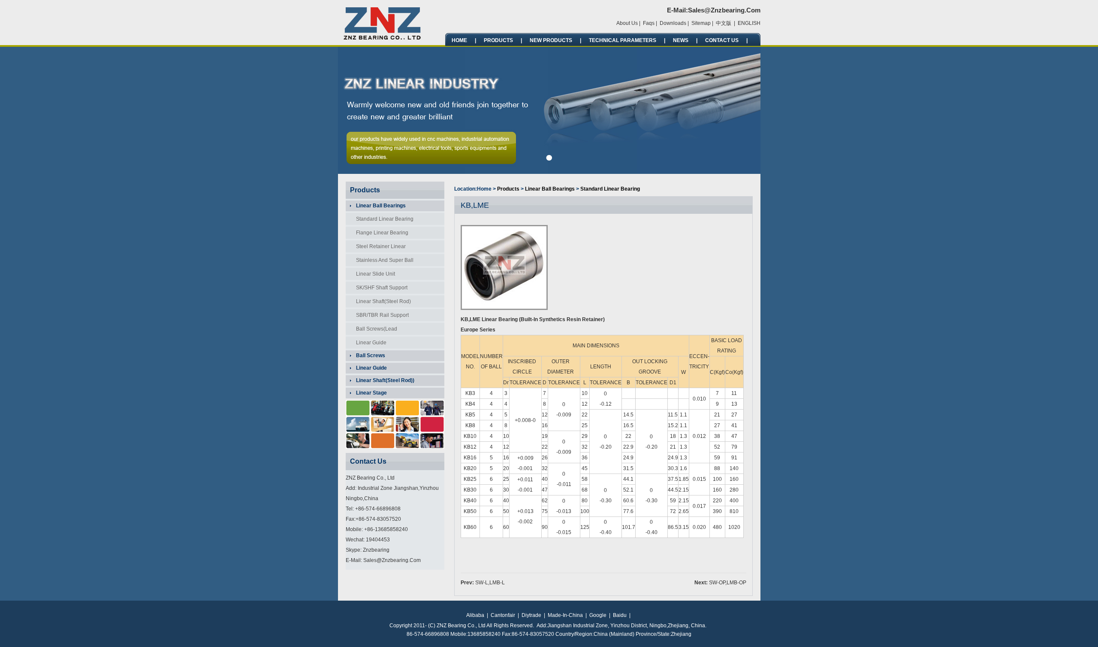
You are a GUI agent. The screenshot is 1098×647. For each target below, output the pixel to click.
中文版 (723, 23)
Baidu (620, 615)
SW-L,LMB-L (490, 583)
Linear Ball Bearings (550, 189)
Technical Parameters (622, 40)
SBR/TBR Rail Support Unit (380, 316)
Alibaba (475, 615)
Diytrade (531, 615)
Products (498, 40)
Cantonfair (503, 615)
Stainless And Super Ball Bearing (382, 261)
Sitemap (701, 23)
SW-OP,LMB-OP (727, 583)
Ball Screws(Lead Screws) (374, 330)
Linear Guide (371, 343)
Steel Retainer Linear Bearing (378, 247)
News (680, 40)
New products (551, 40)
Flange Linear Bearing (382, 233)
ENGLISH (749, 23)
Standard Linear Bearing (384, 219)
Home (459, 40)
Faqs (649, 23)
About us (627, 23)
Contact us (722, 40)
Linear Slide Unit (375, 274)
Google (597, 615)
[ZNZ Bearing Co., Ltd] (383, 38)
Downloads (673, 23)
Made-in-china (565, 615)
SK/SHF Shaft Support (381, 288)
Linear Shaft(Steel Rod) (383, 301)
